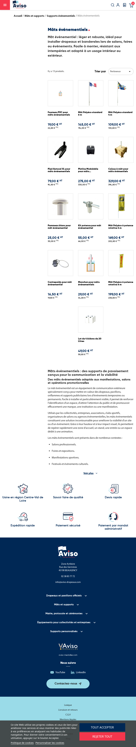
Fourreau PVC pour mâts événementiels (59, 113)
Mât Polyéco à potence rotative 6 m (120, 283)
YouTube (60, 672)
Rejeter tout (102, 736)
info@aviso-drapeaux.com (68, 582)
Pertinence (121, 71)
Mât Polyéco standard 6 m (90, 113)
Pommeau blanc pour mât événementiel (59, 226)
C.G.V (68, 714)
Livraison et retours (68, 709)
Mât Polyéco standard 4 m (120, 113)
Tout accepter (102, 727)
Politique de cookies (22, 742)
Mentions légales (68, 719)
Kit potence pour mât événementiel (89, 226)
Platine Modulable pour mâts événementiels (88, 170)
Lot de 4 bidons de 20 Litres (89, 340)
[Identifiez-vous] (118, 5)
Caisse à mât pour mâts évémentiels (118, 170)
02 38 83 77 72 (68, 576)
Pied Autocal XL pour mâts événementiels (59, 170)
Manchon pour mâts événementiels (89, 283)
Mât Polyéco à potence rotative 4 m (120, 226)
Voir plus (88, 473)
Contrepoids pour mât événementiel (60, 283)
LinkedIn (81, 672)
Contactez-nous (66, 683)
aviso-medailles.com (68, 655)
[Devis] (125, 6)
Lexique (68, 705)
